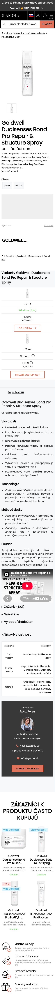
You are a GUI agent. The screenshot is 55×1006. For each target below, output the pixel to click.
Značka (10, 256)
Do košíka (25, 328)
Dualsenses (34, 256)
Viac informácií (10, 171)
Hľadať (47, 24)
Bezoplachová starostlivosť (29, 33)
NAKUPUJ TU (31, 8)
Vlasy (9, 33)
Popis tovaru (16, 392)
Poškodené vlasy (11, 36)
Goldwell (48, 225)
